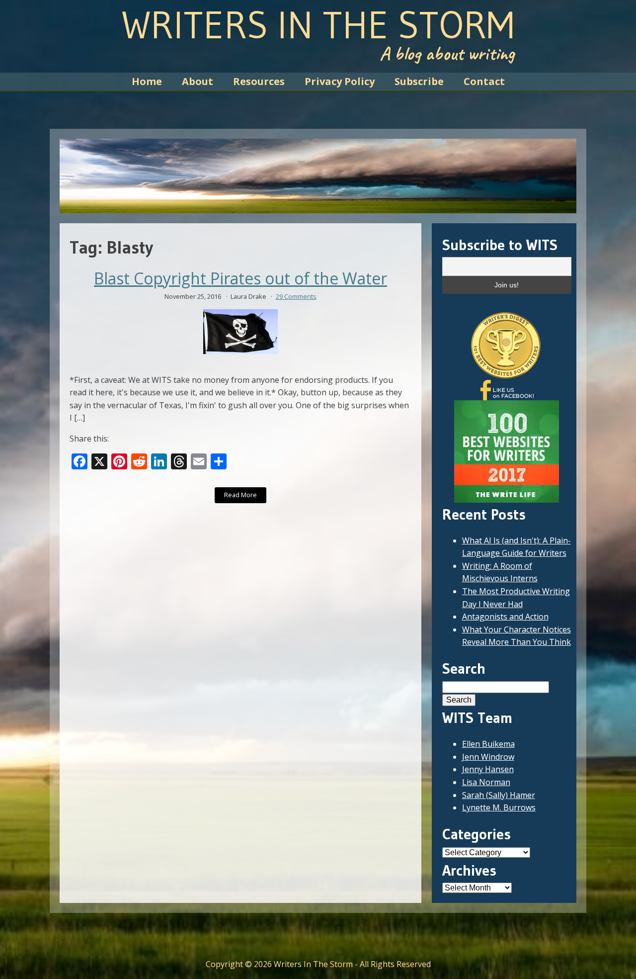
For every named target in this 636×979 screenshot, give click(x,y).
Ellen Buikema (488, 743)
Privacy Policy (340, 81)
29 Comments (296, 296)
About (197, 81)
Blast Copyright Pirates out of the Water (240, 278)
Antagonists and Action (505, 616)
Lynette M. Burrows (499, 807)
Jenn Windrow (488, 756)
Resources (259, 81)
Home (147, 81)
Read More (240, 494)
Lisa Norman (486, 782)
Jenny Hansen (488, 769)
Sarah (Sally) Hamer (498, 795)
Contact (484, 81)
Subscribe (419, 81)
